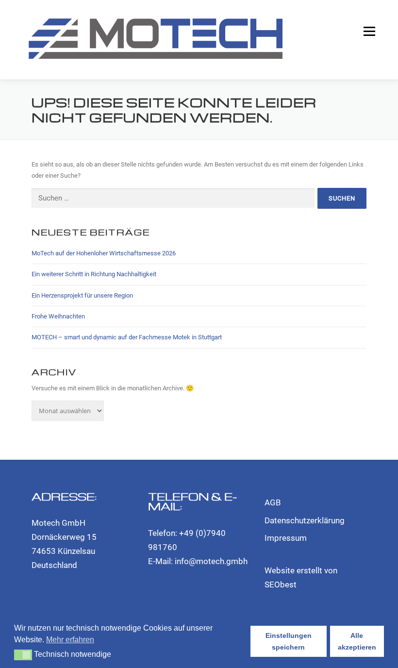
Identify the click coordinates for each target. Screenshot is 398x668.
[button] (23, 655)
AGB (273, 502)
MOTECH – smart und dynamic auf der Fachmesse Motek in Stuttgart (127, 337)
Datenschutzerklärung (305, 520)
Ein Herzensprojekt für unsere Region (82, 295)
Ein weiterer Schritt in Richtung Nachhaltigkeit (94, 274)
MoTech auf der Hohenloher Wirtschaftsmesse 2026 (104, 253)
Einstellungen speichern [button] (288, 641)
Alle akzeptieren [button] (357, 641)
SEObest (281, 584)
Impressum (286, 538)
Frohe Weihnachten (58, 316)
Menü (368, 31)
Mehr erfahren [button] (70, 639)
